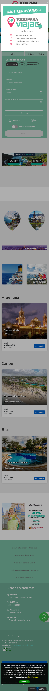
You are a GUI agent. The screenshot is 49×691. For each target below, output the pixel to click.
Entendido (24, 681)
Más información (33, 677)
